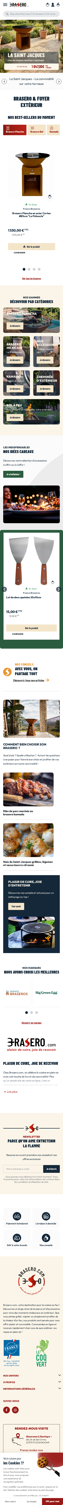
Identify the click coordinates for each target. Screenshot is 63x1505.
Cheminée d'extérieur (47, 379)
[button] (15, 325)
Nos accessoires (47, 343)
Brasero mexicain (14, 346)
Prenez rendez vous (31, 1450)
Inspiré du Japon (15, 381)
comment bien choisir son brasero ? (24, 746)
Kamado (14, 377)
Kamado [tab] (54, 132)
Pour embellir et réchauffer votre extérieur (29, 409)
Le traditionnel (14, 352)
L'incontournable (15, 318)
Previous (4, 81)
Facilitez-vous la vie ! (45, 351)
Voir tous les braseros (31, 278)
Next (58, 81)
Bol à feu (14, 405)
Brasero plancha (22, 314)
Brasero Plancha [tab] (15, 132)
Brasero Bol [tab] (36, 132)
